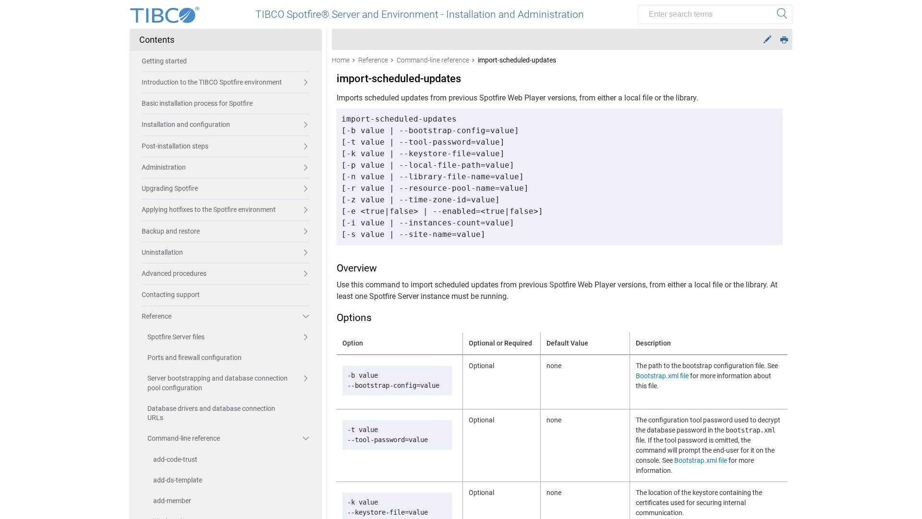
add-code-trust (175, 459)
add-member (172, 501)
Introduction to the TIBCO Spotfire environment (212, 82)
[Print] (784, 39)
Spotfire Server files (176, 337)
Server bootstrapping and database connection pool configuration (217, 382)
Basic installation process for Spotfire (197, 103)
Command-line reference (183, 438)
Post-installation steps (175, 146)
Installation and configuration (186, 124)
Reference (156, 316)
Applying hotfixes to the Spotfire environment (209, 209)
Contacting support (171, 294)
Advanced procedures (174, 273)
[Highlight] (767, 39)
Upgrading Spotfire (170, 188)
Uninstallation (162, 252)
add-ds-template (177, 480)
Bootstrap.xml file (662, 376)
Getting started (164, 61)
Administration (164, 167)
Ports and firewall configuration (194, 357)
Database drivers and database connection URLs (211, 413)
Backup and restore (171, 231)
